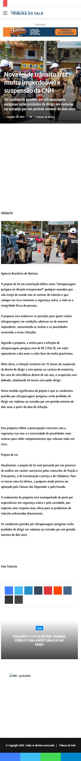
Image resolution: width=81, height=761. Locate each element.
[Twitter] (19, 590)
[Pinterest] (48, 590)
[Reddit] (58, 590)
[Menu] (5, 14)
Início (7, 47)
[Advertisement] (40, 167)
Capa (39, 628)
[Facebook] (9, 590)
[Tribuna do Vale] (27, 12)
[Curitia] (40, 32)
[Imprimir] (19, 599)
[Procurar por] (76, 14)
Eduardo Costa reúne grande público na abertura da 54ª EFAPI (39, 640)
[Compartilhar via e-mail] (9, 599)
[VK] (67, 590)
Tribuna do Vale (67, 745)
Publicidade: (40, 24)
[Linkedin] (28, 590)
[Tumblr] (38, 590)
